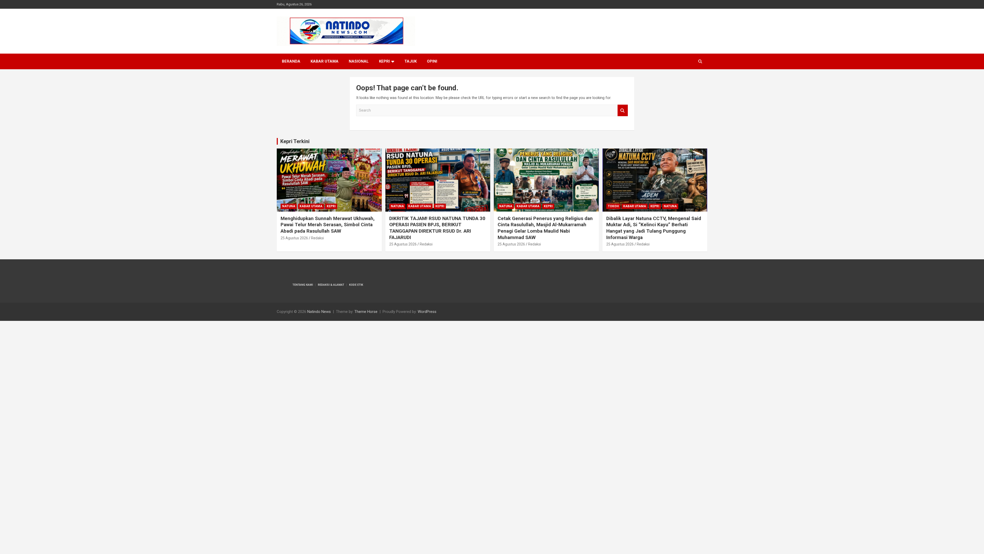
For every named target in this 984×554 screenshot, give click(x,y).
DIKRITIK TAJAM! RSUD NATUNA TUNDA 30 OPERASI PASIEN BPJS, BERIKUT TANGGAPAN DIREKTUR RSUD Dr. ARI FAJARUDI (437, 227)
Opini (432, 61)
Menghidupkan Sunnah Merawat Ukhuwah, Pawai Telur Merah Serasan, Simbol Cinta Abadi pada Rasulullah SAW (328, 224)
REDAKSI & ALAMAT (331, 284)
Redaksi (317, 238)
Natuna (288, 206)
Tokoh (613, 206)
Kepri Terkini (295, 141)
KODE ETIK (356, 284)
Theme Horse (365, 311)
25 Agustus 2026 (294, 238)
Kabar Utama (325, 61)
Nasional (359, 61)
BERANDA (291, 61)
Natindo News (319, 311)
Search (623, 110)
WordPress (427, 311)
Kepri (384, 61)
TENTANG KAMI (302, 284)
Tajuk (410, 61)
